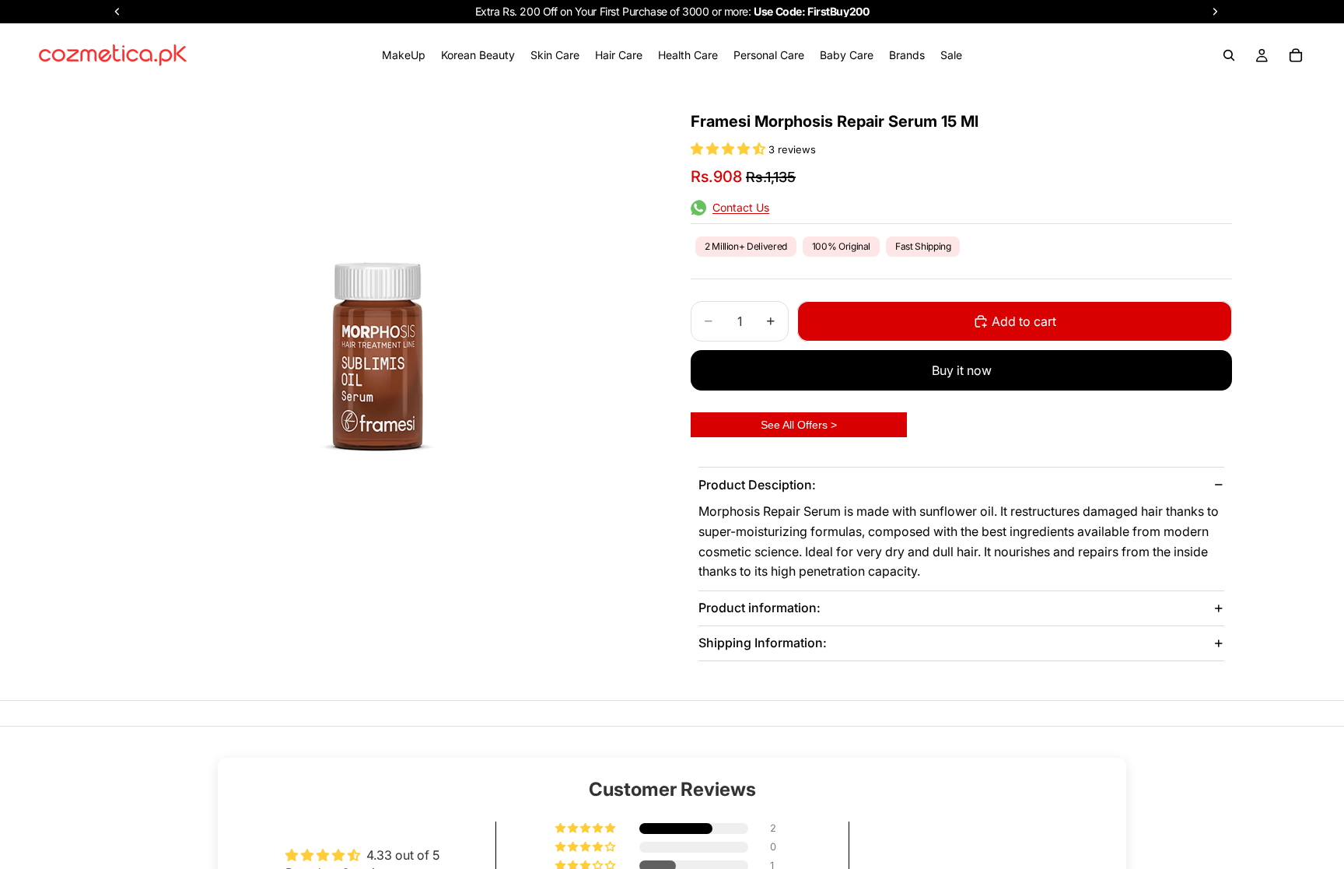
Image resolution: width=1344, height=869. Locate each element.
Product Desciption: (757, 484)
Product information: (759, 607)
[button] (729, 148)
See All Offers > (799, 425)
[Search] (1229, 55)
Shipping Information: (762, 642)
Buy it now (962, 370)
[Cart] (1296, 55)
